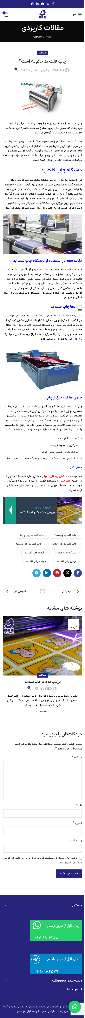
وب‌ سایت (76, 840)
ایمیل (77, 823)
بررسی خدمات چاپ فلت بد (43, 682)
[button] (74, 1007)
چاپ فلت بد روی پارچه (31, 535)
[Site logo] (42, 14)
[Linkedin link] (37, 4)
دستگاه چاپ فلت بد (66, 552)
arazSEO (58, 70)
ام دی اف (74, 339)
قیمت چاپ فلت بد (34, 552)
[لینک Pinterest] (42, 4)
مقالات (37, 37)
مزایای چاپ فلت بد (67, 561)
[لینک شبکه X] (48, 4)
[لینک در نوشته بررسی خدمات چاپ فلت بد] (42, 645)
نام (79, 805)
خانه (49, 37)
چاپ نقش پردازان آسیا (57, 476)
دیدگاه (77, 757)
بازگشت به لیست (42, 591)
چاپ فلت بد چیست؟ (65, 535)
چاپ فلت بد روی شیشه (29, 544)
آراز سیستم (24, 1011)
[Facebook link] (53, 4)
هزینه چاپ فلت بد (36, 561)
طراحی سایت (47, 1011)
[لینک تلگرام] (32, 4)
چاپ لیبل (65, 481)
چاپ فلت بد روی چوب (64, 544)
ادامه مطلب (42, 711)
